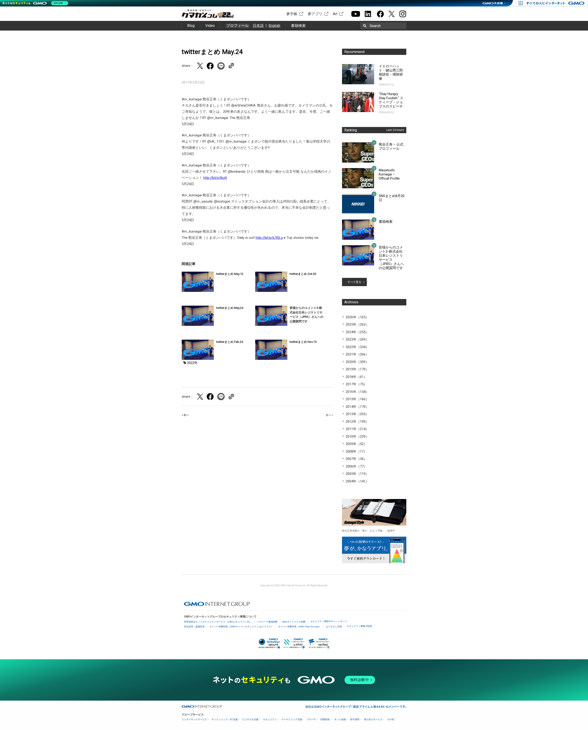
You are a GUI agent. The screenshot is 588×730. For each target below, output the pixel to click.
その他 (390, 719)
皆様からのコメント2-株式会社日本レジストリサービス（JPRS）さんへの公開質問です (391, 257)
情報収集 (325, 719)
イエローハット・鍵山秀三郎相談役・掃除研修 (391, 72)
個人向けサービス (373, 719)
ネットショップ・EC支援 (225, 719)
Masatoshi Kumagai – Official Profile (389, 174)
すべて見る (354, 282)
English (274, 25)
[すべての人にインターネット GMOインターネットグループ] (556, 3)
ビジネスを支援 (250, 719)
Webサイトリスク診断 (293, 621)
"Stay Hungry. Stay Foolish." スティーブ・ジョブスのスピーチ (391, 100)
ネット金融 (340, 719)
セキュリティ (270, 719)
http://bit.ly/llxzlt (215, 178)
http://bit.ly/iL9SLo (269, 238)
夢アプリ (315, 14)
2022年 (192, 363)
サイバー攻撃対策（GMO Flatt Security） (299, 626)
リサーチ (311, 719)
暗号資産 (354, 719)
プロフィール (237, 26)
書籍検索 (298, 25)
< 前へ (185, 415)
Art (335, 14)
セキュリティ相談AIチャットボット (328, 621)
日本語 (258, 25)
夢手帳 (291, 14)
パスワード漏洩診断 (267, 621)
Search (375, 26)
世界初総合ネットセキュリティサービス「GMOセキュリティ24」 (218, 621)
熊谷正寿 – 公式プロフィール (391, 146)
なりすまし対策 (334, 626)
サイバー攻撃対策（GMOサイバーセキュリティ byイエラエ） (241, 626)
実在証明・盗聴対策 (194, 626)
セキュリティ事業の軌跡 (359, 626)
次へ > (329, 415)
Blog (191, 25)
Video (210, 25)
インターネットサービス (194, 719)
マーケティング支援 (291, 719)
